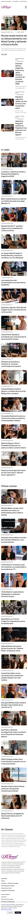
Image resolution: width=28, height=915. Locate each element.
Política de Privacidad (7, 899)
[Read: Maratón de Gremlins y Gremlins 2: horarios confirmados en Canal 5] (14, 350)
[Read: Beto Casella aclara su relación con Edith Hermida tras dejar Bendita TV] (14, 187)
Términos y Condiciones (7, 901)
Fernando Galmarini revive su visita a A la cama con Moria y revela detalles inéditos (13, 418)
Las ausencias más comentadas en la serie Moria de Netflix (13, 282)
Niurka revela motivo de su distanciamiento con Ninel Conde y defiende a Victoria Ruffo (14, 40)
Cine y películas (15, 1)
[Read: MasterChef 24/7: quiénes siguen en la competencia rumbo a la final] (14, 214)
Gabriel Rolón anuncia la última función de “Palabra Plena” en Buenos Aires (12, 648)
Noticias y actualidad (7, 72)
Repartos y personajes (6, 1)
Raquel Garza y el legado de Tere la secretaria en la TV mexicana (12, 815)
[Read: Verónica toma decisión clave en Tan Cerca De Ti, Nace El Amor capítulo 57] (14, 458)
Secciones (4, 878)
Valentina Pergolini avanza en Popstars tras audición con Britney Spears (21, 128)
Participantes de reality (7, 886)
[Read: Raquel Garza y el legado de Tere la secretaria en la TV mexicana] (14, 802)
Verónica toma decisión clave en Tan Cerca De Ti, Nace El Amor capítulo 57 (13, 472)
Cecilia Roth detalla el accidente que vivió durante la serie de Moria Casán (13, 336)
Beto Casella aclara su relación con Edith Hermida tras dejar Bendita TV (14, 201)
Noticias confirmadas (9, 155)
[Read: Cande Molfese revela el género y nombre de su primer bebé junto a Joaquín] (14, 377)
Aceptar (18, 912)
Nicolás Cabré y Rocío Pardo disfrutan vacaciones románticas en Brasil (12, 788)
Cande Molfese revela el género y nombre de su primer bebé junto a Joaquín (13, 391)
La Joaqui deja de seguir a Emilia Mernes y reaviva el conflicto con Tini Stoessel (12, 255)
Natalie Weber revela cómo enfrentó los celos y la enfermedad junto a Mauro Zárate (12, 511)
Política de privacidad (6, 909)
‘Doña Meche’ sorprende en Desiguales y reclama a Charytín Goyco (12, 594)
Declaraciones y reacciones (11, 18)
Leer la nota (4, 54)
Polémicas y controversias (11, 521)
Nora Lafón (20, 61)
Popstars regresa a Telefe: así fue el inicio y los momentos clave (21, 102)
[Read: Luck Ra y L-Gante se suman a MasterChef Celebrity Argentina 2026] (14, 160)
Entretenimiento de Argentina (8, 127)
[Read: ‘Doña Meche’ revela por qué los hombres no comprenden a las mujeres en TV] (14, 553)
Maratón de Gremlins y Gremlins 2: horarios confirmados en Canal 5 (11, 364)
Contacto (3, 897)
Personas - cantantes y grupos (9, 883)
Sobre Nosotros (23, 1)
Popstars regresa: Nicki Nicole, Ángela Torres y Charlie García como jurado (14, 309)
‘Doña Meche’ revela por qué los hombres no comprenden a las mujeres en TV (13, 567)
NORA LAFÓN (21, 32)
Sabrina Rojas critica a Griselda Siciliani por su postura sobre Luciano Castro (13, 445)
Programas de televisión (8, 890)
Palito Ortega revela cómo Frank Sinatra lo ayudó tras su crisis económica (13, 761)
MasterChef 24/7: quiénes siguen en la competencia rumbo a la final (12, 228)
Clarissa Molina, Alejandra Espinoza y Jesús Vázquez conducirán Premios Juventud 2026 (20, 73)
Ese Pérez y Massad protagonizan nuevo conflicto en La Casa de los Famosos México (13, 733)
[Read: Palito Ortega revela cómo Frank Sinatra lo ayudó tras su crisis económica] (14, 747)
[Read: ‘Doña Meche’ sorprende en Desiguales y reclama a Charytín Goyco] (14, 580)
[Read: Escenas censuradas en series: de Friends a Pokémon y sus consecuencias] (14, 526)
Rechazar (10, 912)
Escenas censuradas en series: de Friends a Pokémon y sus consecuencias (14, 539)
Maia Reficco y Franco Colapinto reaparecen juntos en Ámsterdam (13, 621)
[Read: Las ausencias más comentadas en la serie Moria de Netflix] (14, 268)
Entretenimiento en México (11, 345)
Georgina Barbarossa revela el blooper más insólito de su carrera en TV (13, 705)
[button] (26, 7)
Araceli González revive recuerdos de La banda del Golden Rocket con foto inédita (12, 676)
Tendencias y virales (7, 101)
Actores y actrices (6, 888)
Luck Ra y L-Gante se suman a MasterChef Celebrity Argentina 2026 (13, 174)
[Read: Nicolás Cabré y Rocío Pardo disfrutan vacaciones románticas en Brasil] (14, 774)
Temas (3, 881)
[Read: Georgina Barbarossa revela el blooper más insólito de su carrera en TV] (14, 691)
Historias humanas (9, 492)
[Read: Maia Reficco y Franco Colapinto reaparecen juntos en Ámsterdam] (14, 607)
